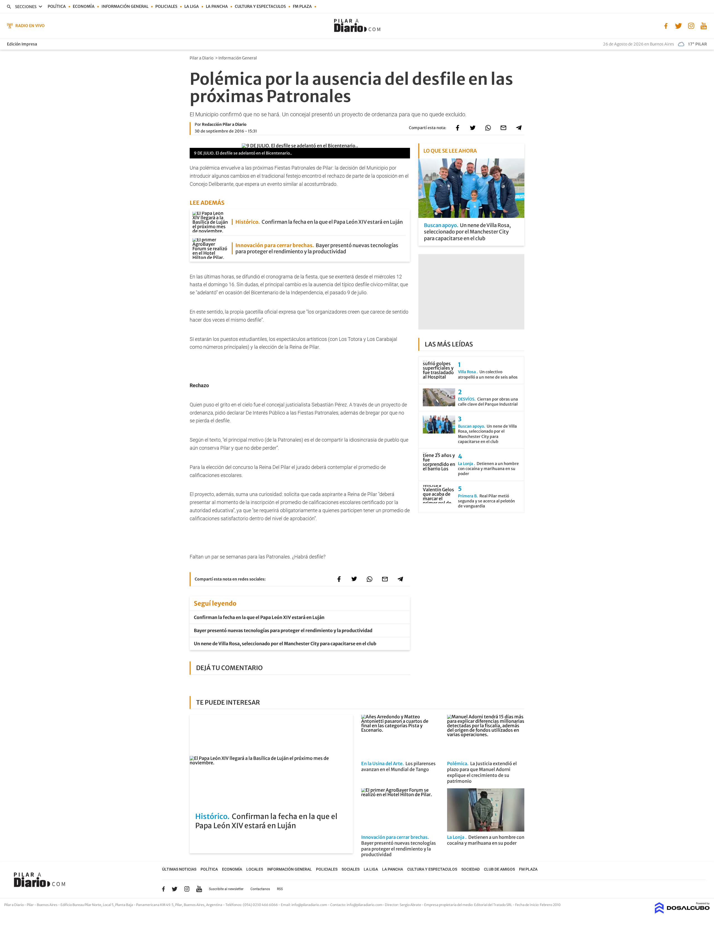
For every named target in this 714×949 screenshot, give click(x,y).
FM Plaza (302, 6)
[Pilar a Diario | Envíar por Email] (503, 127)
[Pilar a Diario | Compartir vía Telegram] (518, 127)
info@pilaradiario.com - (310, 905)
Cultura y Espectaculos (260, 6)
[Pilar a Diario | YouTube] (703, 25)
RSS (280, 889)
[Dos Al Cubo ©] (682, 912)
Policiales (166, 6)
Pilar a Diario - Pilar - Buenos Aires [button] (31, 905)
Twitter (174, 889)
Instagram (186, 888)
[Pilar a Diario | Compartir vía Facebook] (457, 127)
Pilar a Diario (202, 58)
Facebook (163, 889)
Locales (254, 869)
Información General (238, 58)
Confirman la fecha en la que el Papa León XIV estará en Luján (259, 617)
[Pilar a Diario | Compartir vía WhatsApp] (488, 127)
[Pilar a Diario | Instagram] (691, 25)
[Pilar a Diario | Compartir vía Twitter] (472, 127)
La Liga (191, 6)
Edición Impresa (22, 44)
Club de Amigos (499, 869)
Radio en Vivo (30, 25)
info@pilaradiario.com (364, 905)
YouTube (199, 888)
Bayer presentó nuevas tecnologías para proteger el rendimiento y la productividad (283, 630)
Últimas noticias (179, 869)
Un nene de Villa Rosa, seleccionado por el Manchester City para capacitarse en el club (285, 643)
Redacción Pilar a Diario (224, 124)
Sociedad (470, 869)
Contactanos (260, 889)
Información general (125, 6)
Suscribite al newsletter (226, 889)
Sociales (351, 869)
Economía (84, 6)
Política (57, 6)
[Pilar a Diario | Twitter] (678, 25)
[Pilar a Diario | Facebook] (665, 25)
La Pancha (217, 6)
